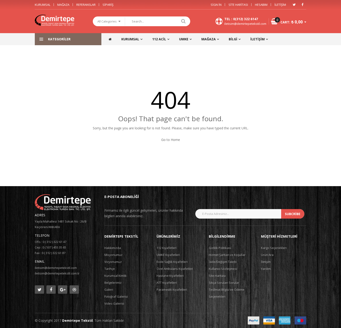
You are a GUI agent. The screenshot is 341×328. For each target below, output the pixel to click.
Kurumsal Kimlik (115, 276)
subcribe (292, 214)
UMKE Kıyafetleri (168, 255)
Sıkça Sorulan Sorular (224, 282)
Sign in (216, 5)
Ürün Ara (267, 255)
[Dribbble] (74, 289)
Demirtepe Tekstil (77, 320)
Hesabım (261, 5)
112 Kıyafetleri (167, 248)
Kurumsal (42, 5)
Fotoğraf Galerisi (116, 296)
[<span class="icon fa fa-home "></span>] (112, 39)
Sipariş (108, 5)
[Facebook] (302, 4)
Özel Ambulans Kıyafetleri (175, 269)
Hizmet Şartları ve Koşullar (227, 255)
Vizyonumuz (113, 262)
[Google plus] (62, 289)
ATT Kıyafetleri (167, 282)
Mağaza (63, 5)
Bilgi (233, 39)
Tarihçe (109, 269)
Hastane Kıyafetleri (170, 276)
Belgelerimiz (113, 282)
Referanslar (86, 5)
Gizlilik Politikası (220, 248)
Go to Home (170, 139)
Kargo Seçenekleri (274, 248)
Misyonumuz (113, 255)
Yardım (266, 269)
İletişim (280, 5)
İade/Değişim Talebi (223, 262)
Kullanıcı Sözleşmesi (223, 269)
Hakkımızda (112, 248)
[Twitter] (294, 4)
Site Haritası (238, 5)
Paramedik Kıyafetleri (172, 289)
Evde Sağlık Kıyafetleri (172, 262)
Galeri (108, 289)
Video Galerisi (114, 303)
